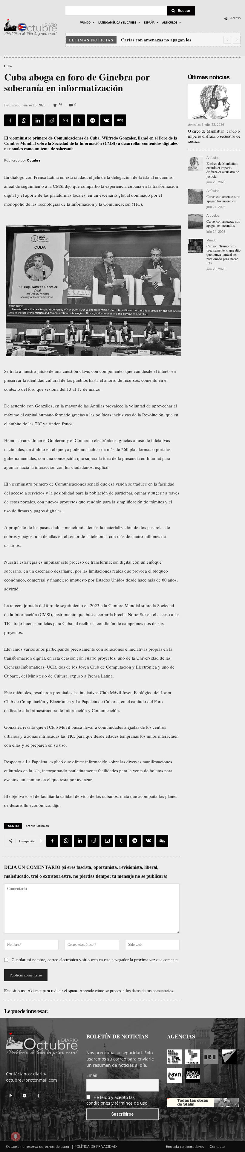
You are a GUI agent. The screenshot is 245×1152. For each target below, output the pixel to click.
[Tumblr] (79, 120)
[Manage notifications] (15, 1136)
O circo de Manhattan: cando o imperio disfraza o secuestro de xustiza (214, 136)
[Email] (65, 120)
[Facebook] (10, 120)
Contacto (217, 1146)
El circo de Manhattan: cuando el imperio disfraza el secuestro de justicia (222, 170)
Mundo (211, 240)
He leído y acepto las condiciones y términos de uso (116, 1100)
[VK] (106, 120)
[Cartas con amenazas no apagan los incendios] (195, 196)
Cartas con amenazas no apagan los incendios (223, 198)
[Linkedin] (38, 120)
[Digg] (120, 120)
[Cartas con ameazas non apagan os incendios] (195, 221)
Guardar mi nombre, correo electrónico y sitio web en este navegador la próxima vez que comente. (95, 960)
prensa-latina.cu (37, 826)
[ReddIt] (51, 120)
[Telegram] (93, 120)
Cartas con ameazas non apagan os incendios (223, 223)
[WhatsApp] (24, 120)
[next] (237, 40)
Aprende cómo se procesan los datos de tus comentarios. (126, 990)
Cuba (8, 66)
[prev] (227, 40)
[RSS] (11, 1095)
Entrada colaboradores (185, 1146)
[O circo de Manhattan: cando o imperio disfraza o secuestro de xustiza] (214, 101)
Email (91, 1075)
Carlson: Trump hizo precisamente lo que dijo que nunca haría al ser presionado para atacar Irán (223, 255)
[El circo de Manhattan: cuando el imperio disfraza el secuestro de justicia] (195, 163)
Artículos (194, 124)
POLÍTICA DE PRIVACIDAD (95, 1146)
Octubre (34, 160)
